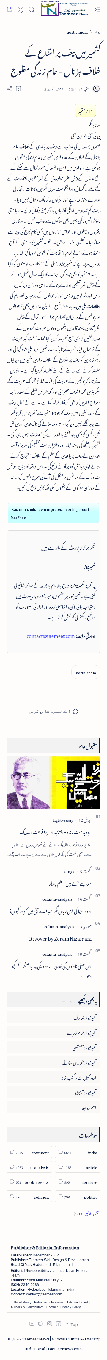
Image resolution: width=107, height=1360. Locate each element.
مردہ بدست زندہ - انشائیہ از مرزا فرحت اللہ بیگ (56, 831)
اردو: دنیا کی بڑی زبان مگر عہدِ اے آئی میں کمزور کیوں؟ (50, 910)
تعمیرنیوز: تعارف (84, 1017)
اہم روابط (88, 1107)
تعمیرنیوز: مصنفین (84, 1047)
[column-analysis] (57, 898)
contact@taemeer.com (51, 634)
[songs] (69, 871)
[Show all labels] (87, 1212)
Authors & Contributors (27, 1307)
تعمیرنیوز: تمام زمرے (81, 1032)
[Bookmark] (9, 9)
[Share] (9, 89)
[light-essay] (63, 819)
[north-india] (85, 672)
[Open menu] (97, 9)
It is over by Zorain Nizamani (60, 937)
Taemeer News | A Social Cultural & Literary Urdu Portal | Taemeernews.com (60, 1343)
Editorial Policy (21, 1302)
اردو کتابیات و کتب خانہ (78, 1077)
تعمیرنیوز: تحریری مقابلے (79, 1062)
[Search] (31, 9)
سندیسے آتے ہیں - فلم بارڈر (70, 882)
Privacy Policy (70, 1307)
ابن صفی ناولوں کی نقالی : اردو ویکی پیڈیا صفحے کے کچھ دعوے (51, 970)
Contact (52, 1307)
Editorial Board (77, 1302)
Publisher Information (49, 1302)
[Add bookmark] (18, 89)
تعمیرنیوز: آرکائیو (85, 1092)
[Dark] (20, 9)
